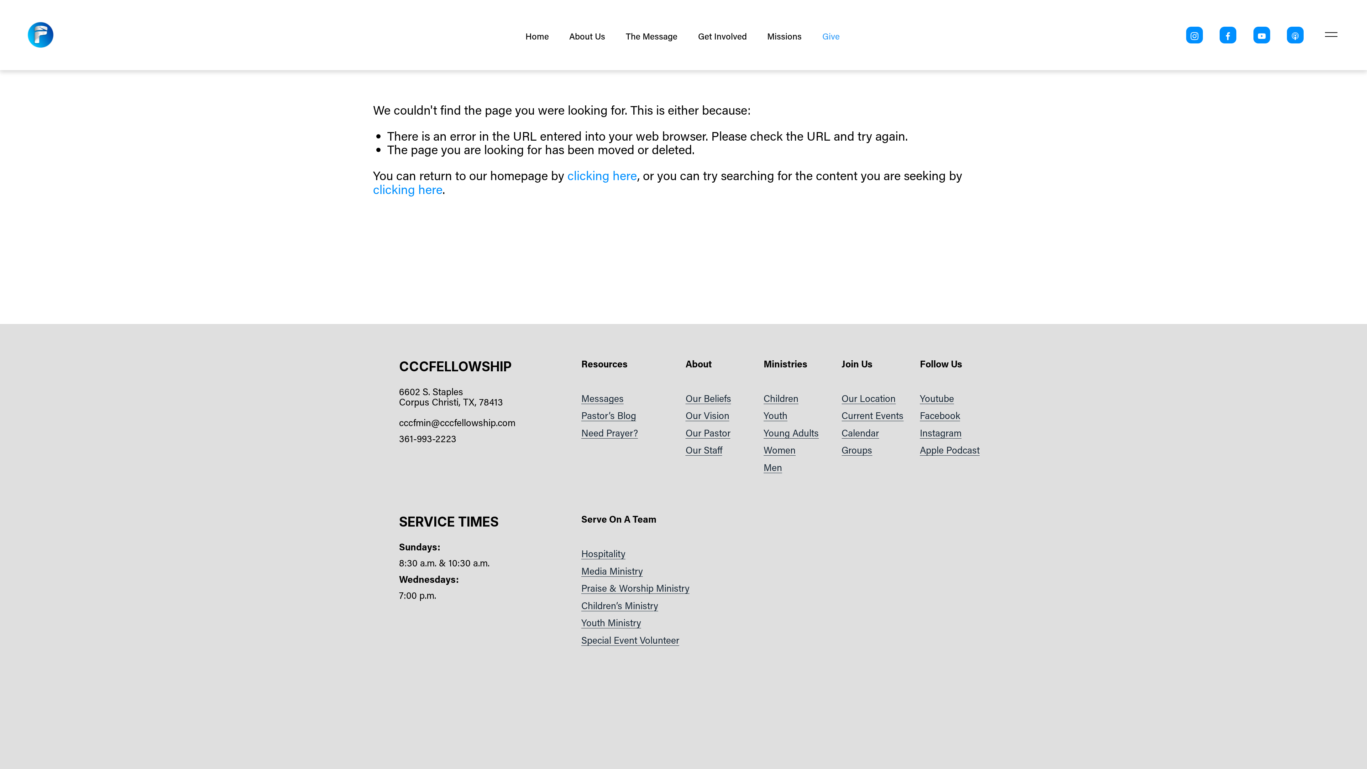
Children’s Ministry (619, 605)
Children (781, 398)
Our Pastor (708, 433)
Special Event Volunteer (630, 640)
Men (773, 467)
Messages (602, 398)
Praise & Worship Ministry (635, 588)
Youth (775, 415)
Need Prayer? (609, 433)
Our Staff (704, 450)
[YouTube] (1261, 35)
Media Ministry (612, 571)
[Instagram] (1194, 35)
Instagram (941, 433)
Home (537, 36)
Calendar (860, 433)
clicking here (602, 175)
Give (831, 36)
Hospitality (603, 553)
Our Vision (707, 415)
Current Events (873, 415)
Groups (857, 450)
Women (780, 450)
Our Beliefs (708, 398)
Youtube (937, 398)
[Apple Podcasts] (1295, 35)
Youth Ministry (611, 622)
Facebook (940, 415)
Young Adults (791, 433)
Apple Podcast (950, 450)
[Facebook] (1228, 35)
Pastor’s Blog (608, 415)
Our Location (869, 398)
